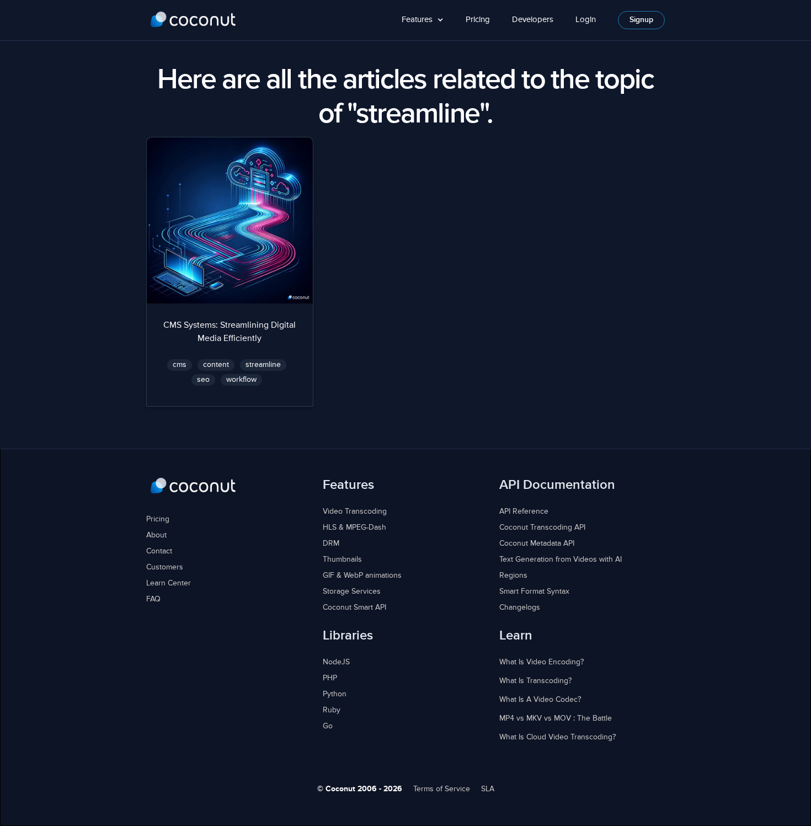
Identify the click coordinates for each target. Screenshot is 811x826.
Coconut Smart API (354, 607)
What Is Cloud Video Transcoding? (557, 737)
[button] (423, 20)
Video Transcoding (355, 511)
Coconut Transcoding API (542, 527)
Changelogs (519, 607)
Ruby (331, 710)
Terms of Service (441, 789)
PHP (330, 678)
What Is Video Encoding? (541, 662)
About (156, 535)
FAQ (153, 599)
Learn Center (168, 583)
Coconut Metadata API (536, 543)
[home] (193, 20)
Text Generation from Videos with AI (560, 559)
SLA (487, 789)
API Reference (523, 511)
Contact (159, 551)
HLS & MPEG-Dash (354, 527)
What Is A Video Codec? (540, 700)
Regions (513, 575)
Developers (532, 19)
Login (585, 19)
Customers (164, 567)
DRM (331, 543)
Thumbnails (342, 559)
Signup (641, 20)
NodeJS (336, 662)
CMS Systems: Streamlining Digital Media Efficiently (229, 332)
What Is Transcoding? (535, 681)
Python (334, 694)
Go (328, 726)
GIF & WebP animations (362, 575)
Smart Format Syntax (534, 591)
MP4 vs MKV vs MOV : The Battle (555, 718)
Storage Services (352, 591)
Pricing (478, 19)
